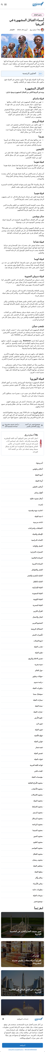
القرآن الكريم (38, 611)
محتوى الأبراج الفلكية (35, 783)
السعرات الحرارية (36, 552)
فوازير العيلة (38, 741)
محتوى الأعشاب (37, 789)
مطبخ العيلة (39, 872)
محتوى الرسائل (37, 818)
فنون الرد (39, 724)
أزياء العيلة (39, 481)
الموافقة (22, 1045)
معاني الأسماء (38, 884)
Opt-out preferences (31, 1049)
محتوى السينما (38, 830)
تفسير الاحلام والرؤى (35, 658)
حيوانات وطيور (37, 676)
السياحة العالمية (37, 558)
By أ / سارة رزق (35, 30)
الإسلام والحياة (38, 534)
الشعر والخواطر (37, 570)
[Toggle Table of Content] (39, 73)
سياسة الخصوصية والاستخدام (16, 1049)
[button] (3, 1019)
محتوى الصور (38, 836)
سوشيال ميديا (38, 694)
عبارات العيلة (38, 712)
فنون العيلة (39, 730)
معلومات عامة (38, 890)
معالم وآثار (39, 878)
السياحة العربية (37, 564)
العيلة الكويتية (38, 599)
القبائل (12, 30)
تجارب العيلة (38, 647)
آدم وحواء (39, 463)
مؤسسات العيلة (37, 777)
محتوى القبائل (38, 15)
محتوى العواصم (37, 848)
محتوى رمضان (37, 860)
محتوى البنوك (38, 801)
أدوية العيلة (39, 475)
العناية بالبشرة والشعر (35, 576)
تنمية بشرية (39, 664)
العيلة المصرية (38, 605)
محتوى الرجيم (38, 813)
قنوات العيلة (38, 759)
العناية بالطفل (38, 581)
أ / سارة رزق (30, 435)
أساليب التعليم (38, 487)
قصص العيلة (38, 753)
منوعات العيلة (38, 895)
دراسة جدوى (38, 682)
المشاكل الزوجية (37, 629)
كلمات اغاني (38, 771)
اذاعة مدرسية (38, 522)
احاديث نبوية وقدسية (35, 510)
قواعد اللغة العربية (36, 765)
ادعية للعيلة (39, 516)
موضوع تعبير (38, 901)
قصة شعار (39, 747)
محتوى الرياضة (37, 824)
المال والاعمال (38, 617)
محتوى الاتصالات (37, 795)
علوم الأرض (38, 718)
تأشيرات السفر (37, 635)
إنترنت (40, 504)
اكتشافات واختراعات (35, 528)
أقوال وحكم (38, 493)
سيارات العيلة (38, 700)
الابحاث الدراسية (37, 540)
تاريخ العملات (38, 641)
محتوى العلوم (38, 842)
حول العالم (39, 670)
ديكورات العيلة (38, 688)
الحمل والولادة (38, 546)
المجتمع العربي (37, 623)
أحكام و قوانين (38, 469)
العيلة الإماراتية (37, 587)
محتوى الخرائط (37, 807)
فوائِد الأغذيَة (38, 735)
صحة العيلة (39, 706)
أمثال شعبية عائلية (36, 499)
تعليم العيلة (39, 653)
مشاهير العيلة (38, 866)
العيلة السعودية (37, 593)
